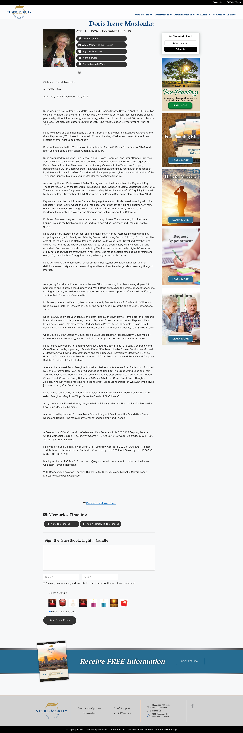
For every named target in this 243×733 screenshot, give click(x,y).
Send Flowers (90, 57)
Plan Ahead (201, 14)
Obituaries (232, 14)
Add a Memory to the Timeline (97, 45)
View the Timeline (60, 524)
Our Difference (142, 14)
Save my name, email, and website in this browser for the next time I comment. (90, 583)
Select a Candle (58, 593)
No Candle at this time (63, 611)
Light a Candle (90, 38)
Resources (217, 14)
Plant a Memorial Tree (94, 64)
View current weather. (101, 502)
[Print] (79, 72)
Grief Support (122, 708)
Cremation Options (183, 14)
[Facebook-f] (192, 706)
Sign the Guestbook (92, 51)
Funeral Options (161, 14)
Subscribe (181, 49)
